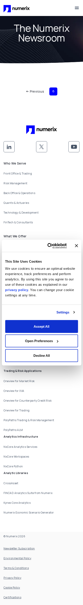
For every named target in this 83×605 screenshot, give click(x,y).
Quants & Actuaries (16, 203)
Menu (76, 8)
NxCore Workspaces (16, 456)
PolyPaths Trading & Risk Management (29, 420)
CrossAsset (11, 483)
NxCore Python (13, 466)
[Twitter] (41, 146)
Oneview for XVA (14, 391)
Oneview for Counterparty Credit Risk (28, 401)
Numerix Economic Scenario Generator (29, 512)
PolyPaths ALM (13, 430)
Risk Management (15, 183)
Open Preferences (39, 341)
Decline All (41, 355)
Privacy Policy (12, 578)
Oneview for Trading (17, 410)
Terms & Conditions (16, 568)
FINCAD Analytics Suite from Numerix (28, 493)
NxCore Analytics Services (20, 447)
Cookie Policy (12, 587)
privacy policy (16, 290)
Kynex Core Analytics (17, 503)
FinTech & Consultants (18, 222)
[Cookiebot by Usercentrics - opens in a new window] (49, 246)
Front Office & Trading (18, 173)
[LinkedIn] (9, 146)
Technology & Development (21, 212)
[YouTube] (73, 146)
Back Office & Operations (19, 193)
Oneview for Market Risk (19, 381)
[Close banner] (76, 245)
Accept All (41, 326)
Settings (62, 312)
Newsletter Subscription (19, 548)
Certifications (12, 597)
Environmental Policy (17, 558)
